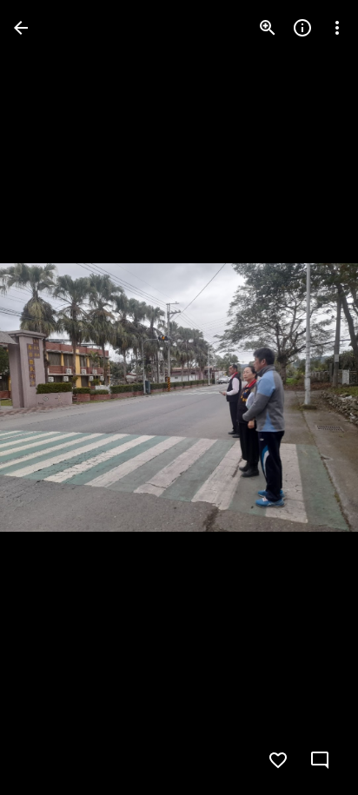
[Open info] (302, 27)
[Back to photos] (21, 28)
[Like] (278, 760)
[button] (48, 398)
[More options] (337, 27)
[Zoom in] (267, 27)
